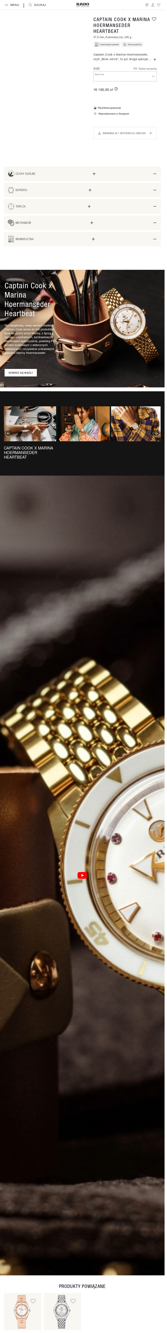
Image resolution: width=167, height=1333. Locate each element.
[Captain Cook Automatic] (62, 1311)
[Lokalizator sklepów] (147, 5)
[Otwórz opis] (155, 59)
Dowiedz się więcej (21, 372)
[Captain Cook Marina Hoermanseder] (22, 1311)
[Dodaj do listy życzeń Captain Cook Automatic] (73, 1301)
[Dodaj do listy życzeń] (154, 19)
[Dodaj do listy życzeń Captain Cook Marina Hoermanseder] (33, 1301)
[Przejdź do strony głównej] (82, 5)
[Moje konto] (152, 5)
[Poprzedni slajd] (8, 433)
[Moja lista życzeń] (158, 5)
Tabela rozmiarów (147, 68)
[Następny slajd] (156, 433)
